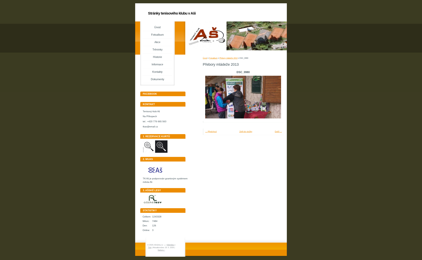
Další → (278, 131)
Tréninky (157, 49)
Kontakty (157, 71)
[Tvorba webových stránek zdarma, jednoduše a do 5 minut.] (165, 245)
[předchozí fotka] (209, 97)
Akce (157, 42)
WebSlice (170, 245)
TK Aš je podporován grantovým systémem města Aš (165, 180)
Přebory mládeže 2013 (228, 58)
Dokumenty (157, 79)
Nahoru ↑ (161, 250)
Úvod (205, 58)
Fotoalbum (213, 58)
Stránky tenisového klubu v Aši (172, 13)
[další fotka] (276, 97)
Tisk (149, 247)
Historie (157, 57)
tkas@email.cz (150, 126)
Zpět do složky (245, 131)
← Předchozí (211, 131)
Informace (157, 64)
